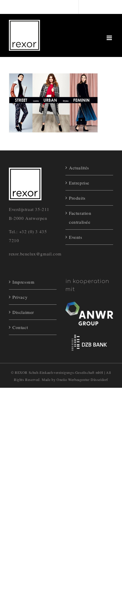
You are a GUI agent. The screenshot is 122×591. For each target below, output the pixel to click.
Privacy (20, 297)
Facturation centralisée (80, 217)
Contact (20, 327)
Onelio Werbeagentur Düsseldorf (82, 379)
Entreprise (79, 183)
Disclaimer (23, 312)
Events (75, 237)
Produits (77, 198)
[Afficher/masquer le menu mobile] (110, 38)
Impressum (23, 282)
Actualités (79, 168)
